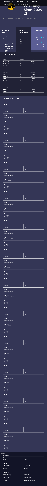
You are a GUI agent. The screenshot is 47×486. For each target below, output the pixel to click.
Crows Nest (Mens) (6, 477)
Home (4, 457)
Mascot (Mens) (5, 480)
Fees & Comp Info (7, 4)
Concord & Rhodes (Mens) (28, 475)
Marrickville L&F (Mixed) (28, 478)
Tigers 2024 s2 (6, 209)
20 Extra (5, 89)
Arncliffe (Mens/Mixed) (7, 474)
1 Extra (4, 74)
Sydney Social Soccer (7, 460)
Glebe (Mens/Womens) (28, 477)
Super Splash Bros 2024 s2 (9, 151)
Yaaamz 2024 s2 (7, 122)
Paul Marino (5, 72)
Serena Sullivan (6, 65)
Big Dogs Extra (6, 82)
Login (26, 4)
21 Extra (5, 91)
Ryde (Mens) (26, 481)
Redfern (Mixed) (6, 481)
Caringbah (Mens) (27, 474)
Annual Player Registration (8, 466)
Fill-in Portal (27, 1)
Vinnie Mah (5, 84)
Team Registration (6, 465)
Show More (5, 38)
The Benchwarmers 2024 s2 (9, 238)
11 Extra (5, 78)
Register (13, 1)
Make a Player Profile (27, 466)
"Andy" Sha (7, 48)
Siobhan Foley (6, 61)
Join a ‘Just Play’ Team (7, 469)
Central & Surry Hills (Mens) (8, 475)
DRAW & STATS (7, 1)
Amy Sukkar (7, 46)
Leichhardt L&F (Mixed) (7, 478)
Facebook (4, 459)
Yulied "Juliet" (6, 70)
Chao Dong (5, 87)
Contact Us (21, 4)
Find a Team (20, 1)
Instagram (25, 459)
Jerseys (14, 4)
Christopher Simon (6, 63)
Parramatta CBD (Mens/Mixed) (29, 480)
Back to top (3, 453)
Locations (34, 1)
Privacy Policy (26, 460)
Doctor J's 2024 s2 (7, 180)
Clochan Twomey (6, 67)
